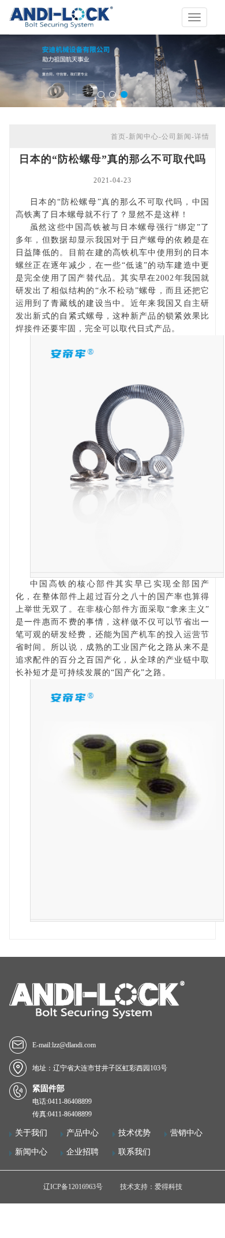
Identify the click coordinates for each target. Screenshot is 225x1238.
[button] (100, 94)
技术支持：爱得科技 (151, 1187)
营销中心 (186, 1133)
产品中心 (82, 1133)
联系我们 (134, 1152)
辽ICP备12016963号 (73, 1187)
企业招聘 (82, 1152)
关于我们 (31, 1133)
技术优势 (134, 1133)
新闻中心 (31, 1152)
